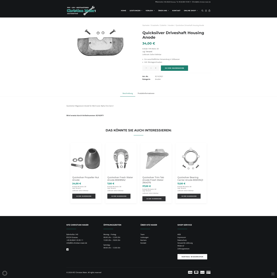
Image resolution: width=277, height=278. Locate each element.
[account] (206, 10)
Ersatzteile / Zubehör (159, 25)
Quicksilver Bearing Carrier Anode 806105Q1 (190, 178)
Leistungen (135, 11)
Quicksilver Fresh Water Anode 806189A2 (120, 178)
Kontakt (176, 11)
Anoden (171, 25)
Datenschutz (182, 240)
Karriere (143, 240)
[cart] (209, 10)
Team (142, 234)
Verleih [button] (149, 11)
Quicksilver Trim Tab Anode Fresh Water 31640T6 (153, 180)
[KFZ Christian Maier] (81, 10)
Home (123, 11)
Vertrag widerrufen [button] (192, 257)
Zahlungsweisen (183, 249)
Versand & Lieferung (185, 243)
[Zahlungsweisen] (174, 272)
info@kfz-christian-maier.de (202, 2)
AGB (179, 234)
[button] (202, 10)
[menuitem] (123, 10)
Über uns (162, 11)
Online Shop (190, 11)
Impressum (181, 237)
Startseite (145, 25)
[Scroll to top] (273, 274)
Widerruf (180, 246)
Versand (149, 51)
